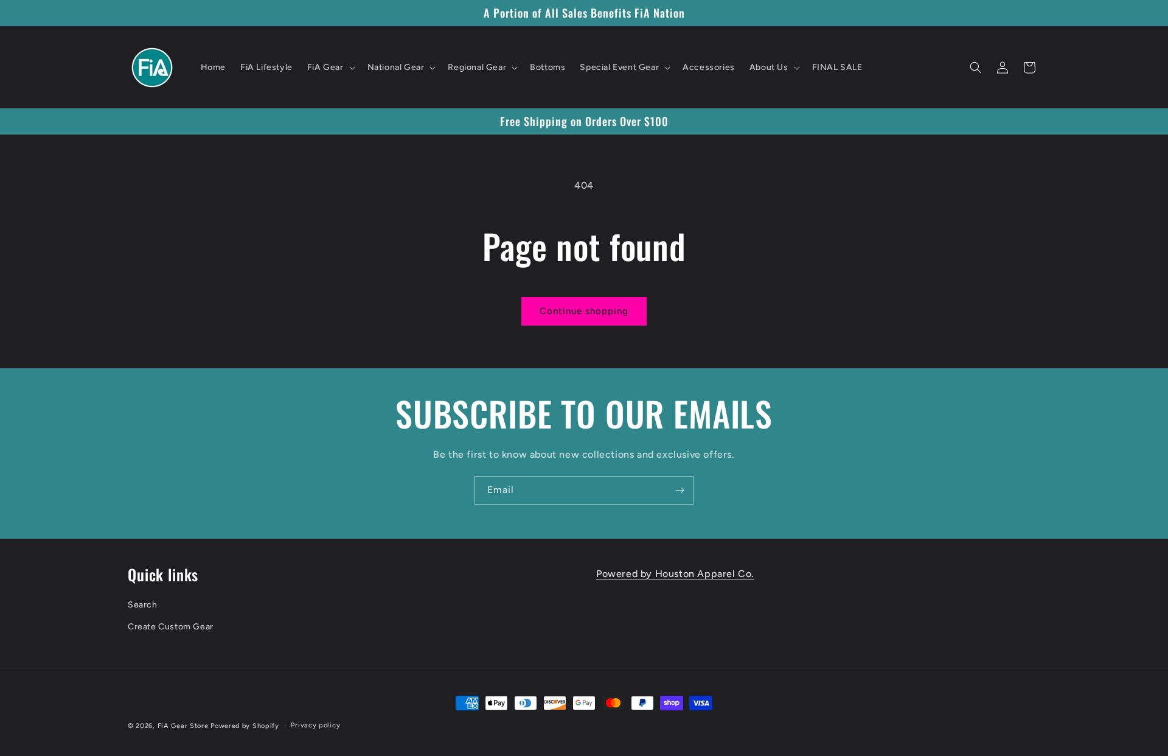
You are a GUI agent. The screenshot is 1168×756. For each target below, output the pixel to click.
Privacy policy (315, 725)
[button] (330, 67)
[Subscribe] (679, 490)
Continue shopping (584, 311)
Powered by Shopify (244, 726)
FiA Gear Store (183, 726)
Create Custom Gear (171, 626)
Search (143, 605)
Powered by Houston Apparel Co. (675, 573)
